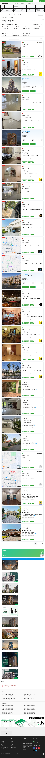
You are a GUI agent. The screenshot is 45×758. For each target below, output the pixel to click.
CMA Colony (15, 31)
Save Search (41, 14)
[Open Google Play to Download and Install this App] (40, 718)
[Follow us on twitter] (34, 751)
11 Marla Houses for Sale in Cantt (7, 695)
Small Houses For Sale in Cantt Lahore (8, 693)
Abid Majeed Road (36, 28)
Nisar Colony (35, 31)
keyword (28, 9)
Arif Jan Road (25, 30)
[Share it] (18, 57)
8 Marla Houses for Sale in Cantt (29, 698)
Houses (9, 21)
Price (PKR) (2, 9)
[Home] (1, 1)
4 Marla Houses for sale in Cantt (7, 706)
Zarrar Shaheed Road (37, 30)
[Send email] (22, 56)
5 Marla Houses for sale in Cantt (29, 706)
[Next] (42, 543)
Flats (13, 21)
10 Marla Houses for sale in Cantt (7, 710)
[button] (2, 7)
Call (32, 56)
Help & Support (3, 745)
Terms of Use (3, 748)
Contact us (2, 742)
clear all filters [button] (11, 17)
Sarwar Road (5, 28)
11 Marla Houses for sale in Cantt (29, 710)
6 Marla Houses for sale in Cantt (7, 708)
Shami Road (5, 33)
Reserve (26, 143)
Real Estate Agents (14, 747)
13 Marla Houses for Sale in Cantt (29, 694)
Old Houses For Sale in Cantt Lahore (30, 695)
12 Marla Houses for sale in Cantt (7, 712)
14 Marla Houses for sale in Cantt (7, 713)
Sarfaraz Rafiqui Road (17, 26)
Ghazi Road (15, 33)
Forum (12, 744)
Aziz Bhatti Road (16, 35)
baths (22, 9)
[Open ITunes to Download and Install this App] (33, 718)
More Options (38, 9)
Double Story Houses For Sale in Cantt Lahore (9, 697)
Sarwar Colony (26, 31)
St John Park (15, 30)
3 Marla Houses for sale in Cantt (29, 705)
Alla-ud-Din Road (16, 28)
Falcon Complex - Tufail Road (27, 33)
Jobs (1, 744)
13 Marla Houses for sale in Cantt (29, 712)
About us (2, 741)
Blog (12, 741)
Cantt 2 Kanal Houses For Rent (37, 20)
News (12, 742)
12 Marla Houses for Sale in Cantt (7, 694)
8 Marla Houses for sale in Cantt (7, 709)
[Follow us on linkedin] (36, 751)
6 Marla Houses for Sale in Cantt (29, 693)
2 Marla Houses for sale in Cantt (7, 705)
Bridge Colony (26, 35)
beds (15, 9)
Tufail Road (4, 35)
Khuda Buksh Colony (6, 26)
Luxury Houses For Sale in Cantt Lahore (8, 698)
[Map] (17, 57)
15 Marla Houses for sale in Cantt (29, 713)
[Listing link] (22, 49)
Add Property (13, 748)
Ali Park (4, 30)
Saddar (24, 26)
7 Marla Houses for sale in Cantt (29, 708)
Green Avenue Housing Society (37, 26)
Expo (12, 745)
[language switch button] (40, 1)
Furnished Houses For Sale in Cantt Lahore (31, 697)
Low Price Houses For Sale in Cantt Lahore (9, 699)
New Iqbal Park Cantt (6, 31)
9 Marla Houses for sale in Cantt (29, 709)
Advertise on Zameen (4, 747)
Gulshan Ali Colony (26, 28)
